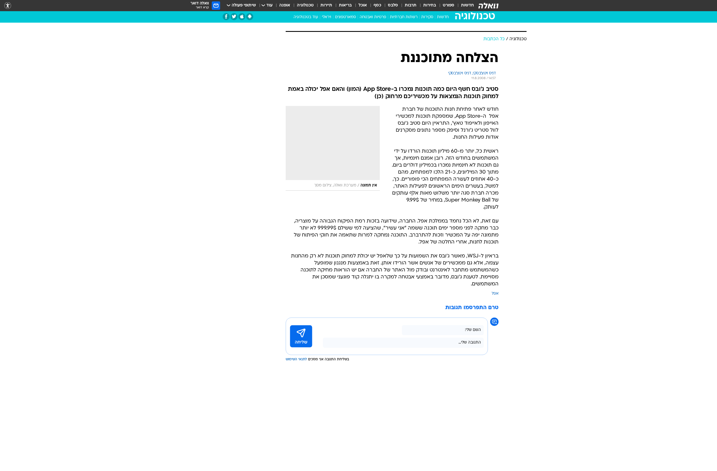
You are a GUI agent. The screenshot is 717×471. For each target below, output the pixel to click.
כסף (377, 5)
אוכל (362, 5)
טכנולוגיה (305, 5)
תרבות (410, 5)
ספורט (448, 5)
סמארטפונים (345, 17)
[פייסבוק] (226, 16)
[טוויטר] (234, 16)
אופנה (284, 5)
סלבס (393, 5)
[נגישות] (7, 5)
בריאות (345, 5)
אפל (495, 293)
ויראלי (326, 17)
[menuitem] (464, 6)
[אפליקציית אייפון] (241, 16)
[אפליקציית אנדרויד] (249, 16)
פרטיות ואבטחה (373, 17)
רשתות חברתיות (404, 17)
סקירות (427, 17)
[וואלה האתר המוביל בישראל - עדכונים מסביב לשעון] (488, 5)
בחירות (429, 5)
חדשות (467, 5)
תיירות (326, 5)
